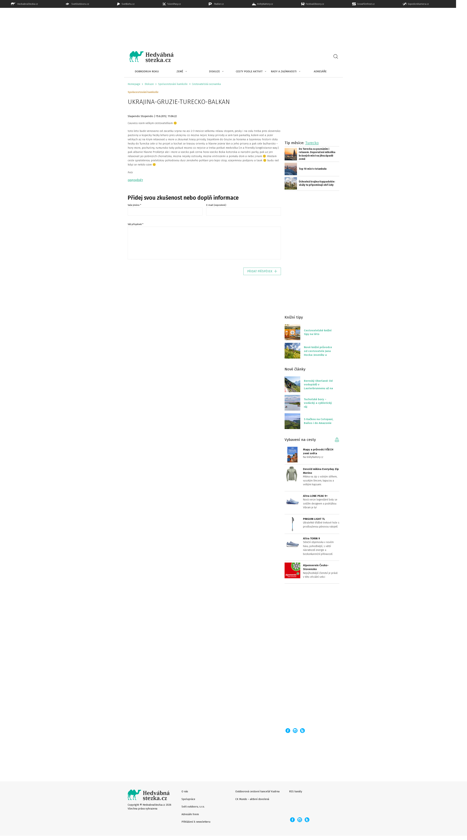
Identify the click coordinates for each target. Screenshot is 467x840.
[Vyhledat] (335, 56)
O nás (185, 791)
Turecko (312, 142)
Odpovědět (135, 180)
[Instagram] (295, 730)
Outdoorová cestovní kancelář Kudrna (257, 791)
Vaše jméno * (134, 205)
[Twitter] (302, 730)
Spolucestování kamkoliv (173, 84)
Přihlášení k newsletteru (196, 821)
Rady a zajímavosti (284, 71)
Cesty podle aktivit (249, 71)
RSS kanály (295, 791)
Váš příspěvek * (135, 224)
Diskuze (214, 71)
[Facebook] (288, 730)
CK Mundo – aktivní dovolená (252, 799)
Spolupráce (188, 799)
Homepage (134, 84)
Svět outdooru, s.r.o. (193, 806)
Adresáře (320, 71)
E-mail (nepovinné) (216, 205)
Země (180, 71)
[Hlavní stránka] (149, 56)
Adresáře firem (190, 814)
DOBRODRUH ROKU (147, 71)
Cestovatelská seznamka (206, 84)
